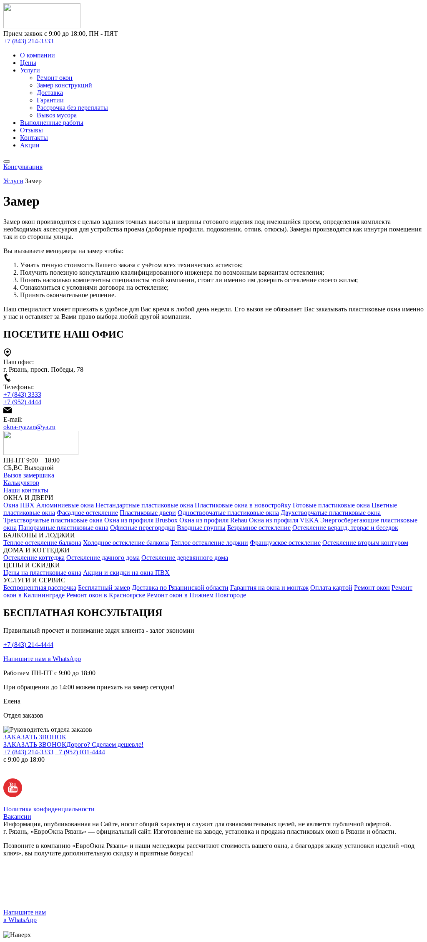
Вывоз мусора (57, 115)
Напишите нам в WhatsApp (42, 658)
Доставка (50, 92)
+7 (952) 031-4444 (80, 752)
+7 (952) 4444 (22, 401)
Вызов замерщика (28, 475)
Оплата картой (331, 587)
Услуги (30, 70)
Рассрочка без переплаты (72, 107)
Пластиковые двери (148, 512)
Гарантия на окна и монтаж (269, 587)
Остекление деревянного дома (184, 557)
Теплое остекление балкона (42, 542)
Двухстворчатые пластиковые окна (331, 512)
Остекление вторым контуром (365, 542)
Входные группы (201, 527)
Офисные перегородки (142, 527)
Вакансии (17, 816)
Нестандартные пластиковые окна (145, 505)
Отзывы (31, 130)
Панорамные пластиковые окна (63, 527)
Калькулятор (21, 482)
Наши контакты (25, 490)
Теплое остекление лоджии (209, 542)
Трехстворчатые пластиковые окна (53, 520)
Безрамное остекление (259, 527)
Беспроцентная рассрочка (39, 587)
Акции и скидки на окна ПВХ (126, 572)
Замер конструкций (64, 85)
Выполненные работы (51, 122)
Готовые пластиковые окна (331, 505)
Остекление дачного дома (103, 557)
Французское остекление (285, 542)
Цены (28, 62)
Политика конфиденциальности (49, 809)
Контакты (34, 137)
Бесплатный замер (104, 587)
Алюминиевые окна (65, 505)
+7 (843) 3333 (22, 394)
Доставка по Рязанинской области (180, 587)
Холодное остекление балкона (126, 542)
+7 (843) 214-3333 (28, 41)
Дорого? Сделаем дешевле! (104, 744)
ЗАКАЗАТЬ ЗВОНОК (34, 737)
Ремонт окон (55, 77)
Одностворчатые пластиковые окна (228, 512)
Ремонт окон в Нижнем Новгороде (196, 595)
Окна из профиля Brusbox (141, 520)
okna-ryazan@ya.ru (29, 426)
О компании (37, 55)
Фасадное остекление (87, 512)
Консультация (23, 166)
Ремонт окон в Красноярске (105, 595)
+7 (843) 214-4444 (28, 644)
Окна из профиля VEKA (284, 520)
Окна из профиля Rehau (213, 520)
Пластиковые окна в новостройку (243, 505)
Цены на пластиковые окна (42, 572)
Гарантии (50, 100)
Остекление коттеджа (34, 557)
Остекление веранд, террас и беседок (345, 527)
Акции (30, 145)
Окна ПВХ (19, 505)
